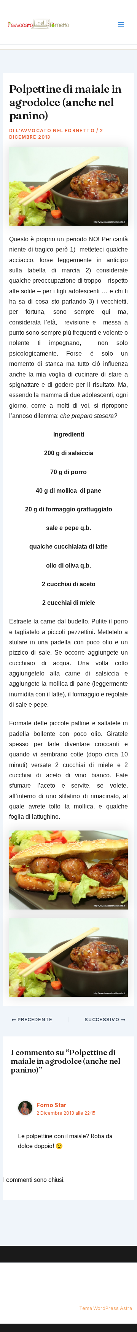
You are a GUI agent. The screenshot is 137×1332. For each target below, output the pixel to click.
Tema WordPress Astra (105, 1308)
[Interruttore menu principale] (121, 24)
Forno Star (51, 1105)
